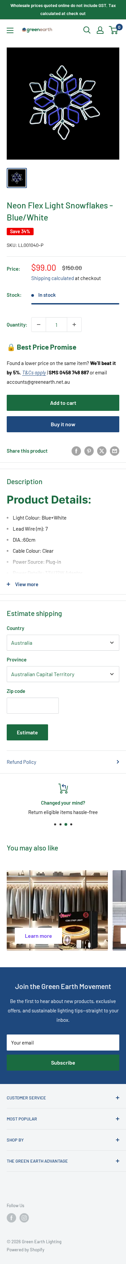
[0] (114, 30)
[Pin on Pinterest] (89, 451)
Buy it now (63, 424)
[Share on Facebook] (76, 451)
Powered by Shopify (25, 1249)
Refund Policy (21, 762)
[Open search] (87, 30)
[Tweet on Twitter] (102, 451)
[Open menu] (10, 30)
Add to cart (63, 402)
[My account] (100, 30)
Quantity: (17, 325)
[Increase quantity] (74, 325)
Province (17, 659)
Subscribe (63, 1062)
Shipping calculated (52, 278)
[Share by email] (114, 451)
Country (15, 628)
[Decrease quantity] (39, 325)
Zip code (16, 691)
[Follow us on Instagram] (24, 1218)
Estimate (27, 732)
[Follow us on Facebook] (11, 1218)
